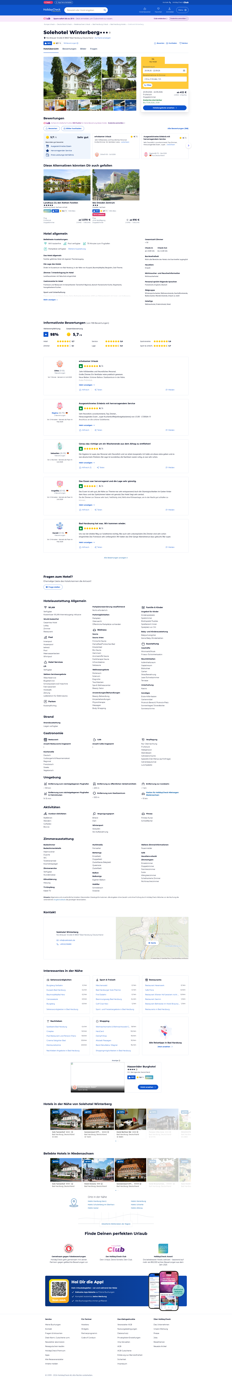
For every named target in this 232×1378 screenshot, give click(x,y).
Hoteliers (85, 1325)
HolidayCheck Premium (55, 1351)
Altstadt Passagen (103, 1040)
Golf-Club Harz (102, 1004)
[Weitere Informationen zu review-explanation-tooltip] (77, 43)
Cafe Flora (149, 990)
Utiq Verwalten (123, 1342)
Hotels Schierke (137, 1204)
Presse (156, 1333)
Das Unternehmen (161, 1325)
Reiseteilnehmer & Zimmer (154, 75)
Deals (47, 2)
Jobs (155, 1338)
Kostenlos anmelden (178, 18)
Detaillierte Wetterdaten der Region (116, 1224)
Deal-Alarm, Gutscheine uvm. (57, 1338)
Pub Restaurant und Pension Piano (61, 1036)
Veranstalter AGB (124, 1325)
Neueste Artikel (160, 1346)
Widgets (85, 1329)
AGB (119, 1346)
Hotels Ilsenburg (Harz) (97, 1201)
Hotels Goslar (93, 1208)
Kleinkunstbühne (54, 1045)
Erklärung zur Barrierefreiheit (129, 1355)
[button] (72, 78)
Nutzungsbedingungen (127, 1329)
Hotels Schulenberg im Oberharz (101, 1204)
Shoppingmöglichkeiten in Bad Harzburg (113, 1051)
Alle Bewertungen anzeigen (115, 558)
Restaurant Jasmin (153, 999)
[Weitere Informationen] (127, 220)
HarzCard (100, 1031)
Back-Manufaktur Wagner (107, 1045)
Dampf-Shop (101, 1036)
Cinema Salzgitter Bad (56, 1040)
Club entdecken (160, 18)
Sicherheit (121, 1359)
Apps (47, 1355)
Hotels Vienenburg (138, 1201)
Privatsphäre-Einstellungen (128, 1338)
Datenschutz (122, 1333)
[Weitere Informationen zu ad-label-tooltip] (119, 1060)
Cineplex (50, 1031)
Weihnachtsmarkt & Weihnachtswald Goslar (113, 1027)
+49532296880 (65, 944)
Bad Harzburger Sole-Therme (108, 990)
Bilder (83, 49)
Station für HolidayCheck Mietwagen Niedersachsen (162, 793)
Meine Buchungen (53, 1325)
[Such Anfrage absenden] (105, 10)
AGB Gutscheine (124, 1351)
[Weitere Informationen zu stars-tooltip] (109, 33)
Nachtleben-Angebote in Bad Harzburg (63, 1051)
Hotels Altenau (137, 1208)
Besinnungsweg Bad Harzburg (109, 999)
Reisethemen (159, 1342)
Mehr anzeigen (50, 299)
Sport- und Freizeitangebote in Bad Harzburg (115, 1009)
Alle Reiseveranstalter (54, 1359)
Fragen (93, 49)
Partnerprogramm (89, 1333)
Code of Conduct (88, 1338)
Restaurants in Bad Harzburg (157, 1009)
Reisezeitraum (149, 67)
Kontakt (166, 2)
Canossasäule (52, 999)
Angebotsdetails (60, 900)
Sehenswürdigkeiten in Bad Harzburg (62, 1009)
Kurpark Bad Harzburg (56, 990)
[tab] (153, 60)
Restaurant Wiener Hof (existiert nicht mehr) (162, 995)
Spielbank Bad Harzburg (57, 1027)
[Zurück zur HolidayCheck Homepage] (52, 10)
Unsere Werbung (161, 1329)
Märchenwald (101, 985)
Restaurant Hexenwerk (154, 985)
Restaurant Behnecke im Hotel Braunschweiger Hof (163, 1004)
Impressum (122, 1364)
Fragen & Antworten (53, 1333)
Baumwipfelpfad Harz (56, 995)
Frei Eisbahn (101, 995)
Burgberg (51, 1004)
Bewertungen (69, 49)
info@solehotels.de (67, 940)
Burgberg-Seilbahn (55, 985)
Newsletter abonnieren (54, 1342)
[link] (144, 10)
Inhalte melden (51, 1364)
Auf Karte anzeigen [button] (103, 38)
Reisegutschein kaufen (54, 1346)
